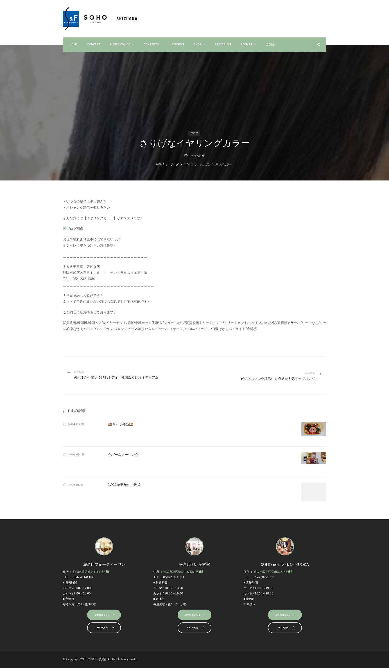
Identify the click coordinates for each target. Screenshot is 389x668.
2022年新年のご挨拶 (124, 485)
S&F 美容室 (98, 659)
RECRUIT (247, 44)
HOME (73, 44)
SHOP (197, 44)
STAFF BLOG (223, 44)
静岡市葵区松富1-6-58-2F (181, 572)
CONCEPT (93, 44)
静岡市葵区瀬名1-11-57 (89, 572)
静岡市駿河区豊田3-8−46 (271, 572)
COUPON (178, 44)
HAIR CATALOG (120, 44)
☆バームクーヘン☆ (123, 454)
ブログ (194, 133)
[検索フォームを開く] (319, 45)
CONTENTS (151, 44)
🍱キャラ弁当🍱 (120, 424)
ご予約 (270, 44)
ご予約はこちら (102, 614)
